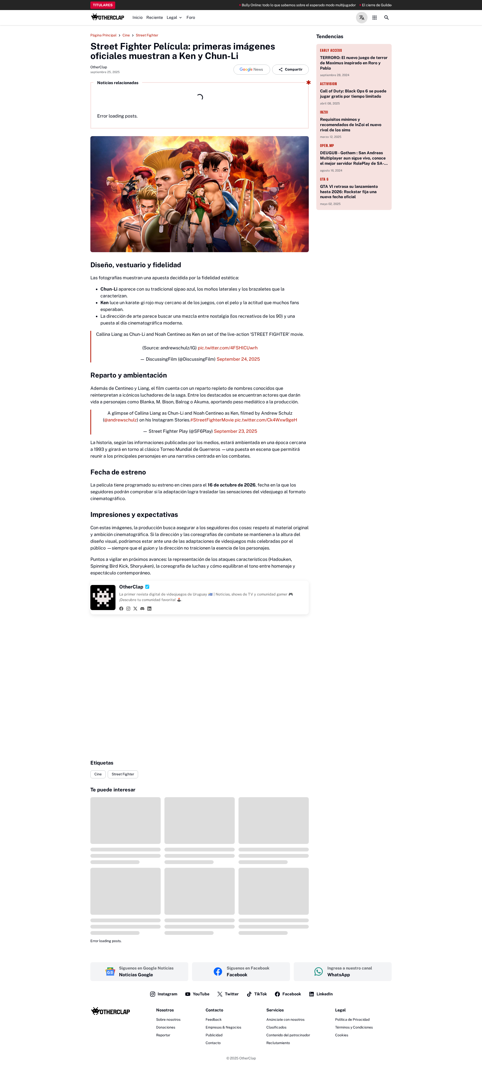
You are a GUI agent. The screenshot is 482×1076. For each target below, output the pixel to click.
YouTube (201, 994)
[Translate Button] (362, 17)
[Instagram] (128, 608)
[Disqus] (199, 687)
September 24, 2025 (238, 359)
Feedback (214, 1019)
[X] (135, 608)
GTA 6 (324, 179)
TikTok (260, 994)
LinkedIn (325, 994)
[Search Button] (387, 18)
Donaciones (165, 1027)
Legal (172, 17)
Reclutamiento (278, 1043)
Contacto (213, 1043)
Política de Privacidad (352, 1019)
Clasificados (276, 1027)
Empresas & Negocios (223, 1027)
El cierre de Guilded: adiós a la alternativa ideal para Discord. (380, 5)
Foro (191, 17)
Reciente (154, 17)
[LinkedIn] (149, 608)
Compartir (294, 69)
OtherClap (247, 1058)
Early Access (331, 50)
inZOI (324, 112)
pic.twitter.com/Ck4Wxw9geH (266, 419)
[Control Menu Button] (375, 18)
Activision (328, 84)
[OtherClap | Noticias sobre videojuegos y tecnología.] (107, 17)
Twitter (232, 994)
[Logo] (110, 1012)
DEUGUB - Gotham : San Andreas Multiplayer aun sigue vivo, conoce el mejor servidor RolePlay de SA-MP (353, 158)
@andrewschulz (120, 419)
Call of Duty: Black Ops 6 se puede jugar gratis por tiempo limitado (353, 94)
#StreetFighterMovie (212, 419)
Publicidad (214, 1035)
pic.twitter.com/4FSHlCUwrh (228, 347)
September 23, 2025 (235, 431)
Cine (98, 774)
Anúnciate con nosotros (285, 1019)
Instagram (167, 994)
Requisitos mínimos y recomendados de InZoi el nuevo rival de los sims (350, 124)
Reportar (163, 1035)
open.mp (327, 145)
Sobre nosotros (168, 1019)
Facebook (291, 994)
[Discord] (142, 608)
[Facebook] (121, 608)
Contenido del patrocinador (288, 1035)
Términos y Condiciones (354, 1027)
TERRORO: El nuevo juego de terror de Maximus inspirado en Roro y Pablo (354, 63)
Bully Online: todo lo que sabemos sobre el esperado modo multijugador (268, 5)
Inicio (138, 17)
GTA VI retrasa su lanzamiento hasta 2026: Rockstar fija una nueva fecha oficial (349, 191)
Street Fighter (123, 774)
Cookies (341, 1035)
